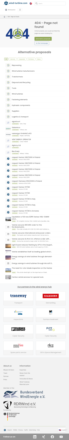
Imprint (9, 430)
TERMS (15, 430)
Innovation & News (26, 379)
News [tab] (39, 59)
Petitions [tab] (31, 59)
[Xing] (43, 436)
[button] (31, 3)
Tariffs (26, 430)
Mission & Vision (8, 370)
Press (5, 379)
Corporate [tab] (22, 59)
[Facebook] (52, 436)
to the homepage (42, 43)
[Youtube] (61, 436)
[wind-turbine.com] (4, 17)
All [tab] (6, 59)
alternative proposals (43, 39)
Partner (6, 376)
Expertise (23, 370)
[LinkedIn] (34, 436)
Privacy (20, 430)
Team (5, 373)
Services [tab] (12, 59)
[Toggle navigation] (20, 9)
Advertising (32, 430)
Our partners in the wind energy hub (34, 287)
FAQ (38, 430)
